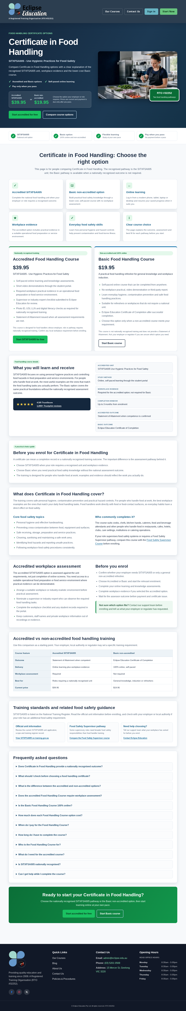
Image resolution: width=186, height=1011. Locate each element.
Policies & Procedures (63, 979)
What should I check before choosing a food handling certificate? (54, 776)
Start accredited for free (25, 114)
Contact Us (133, 11)
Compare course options (59, 114)
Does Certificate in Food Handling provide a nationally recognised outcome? (60, 766)
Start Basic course (112, 343)
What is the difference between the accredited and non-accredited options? (59, 786)
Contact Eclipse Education (135, 738)
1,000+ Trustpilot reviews (49, 406)
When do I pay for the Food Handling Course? (43, 825)
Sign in (151, 11)
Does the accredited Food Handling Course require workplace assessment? (60, 795)
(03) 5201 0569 (112, 963)
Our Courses (112, 11)
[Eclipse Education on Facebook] (12, 992)
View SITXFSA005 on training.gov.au (32, 738)
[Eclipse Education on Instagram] (19, 992)
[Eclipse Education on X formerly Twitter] (27, 992)
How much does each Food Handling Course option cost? (50, 815)
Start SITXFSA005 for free (30, 339)
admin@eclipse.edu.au (115, 958)
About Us (57, 968)
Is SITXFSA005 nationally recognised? (39, 864)
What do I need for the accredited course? (41, 854)
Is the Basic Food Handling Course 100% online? (45, 805)
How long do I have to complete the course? (42, 835)
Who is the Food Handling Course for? (39, 844)
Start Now (169, 11)
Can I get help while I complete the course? (41, 874)
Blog (54, 963)
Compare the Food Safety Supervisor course (90, 738)
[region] (93, 670)
